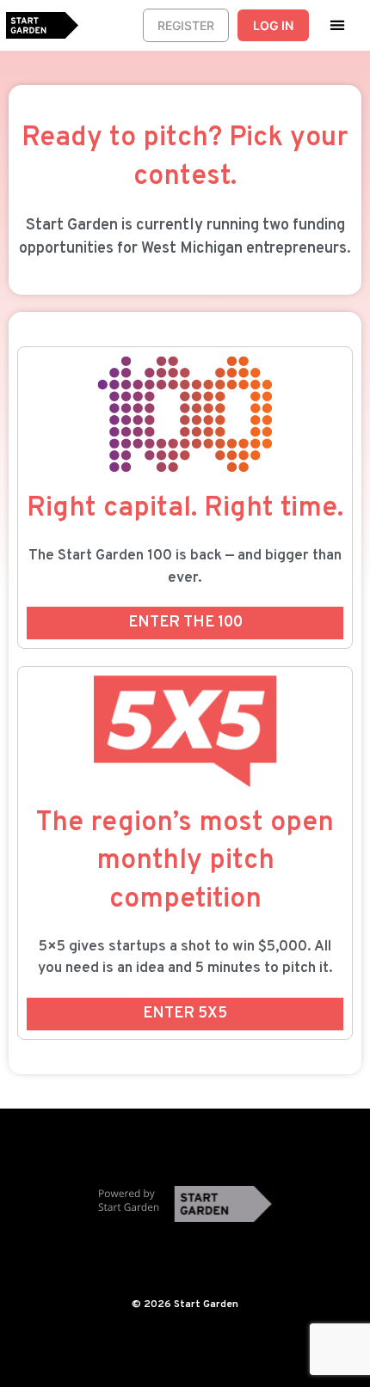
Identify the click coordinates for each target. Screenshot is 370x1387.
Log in (273, 25)
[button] (337, 24)
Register (185, 25)
